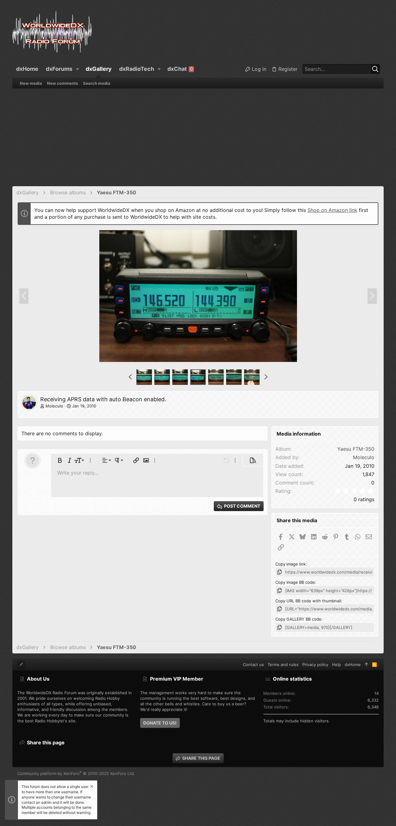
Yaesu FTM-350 (355, 449)
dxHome (353, 664)
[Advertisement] (198, 135)
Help (336, 664)
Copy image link (290, 563)
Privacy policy (315, 664)
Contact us (253, 664)
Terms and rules (283, 664)
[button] (77, 69)
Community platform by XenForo (76, 773)
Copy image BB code (295, 582)
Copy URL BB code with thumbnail (308, 600)
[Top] (366, 664)
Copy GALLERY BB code (298, 619)
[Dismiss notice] (91, 787)
